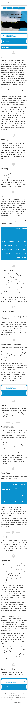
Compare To (15, 8)
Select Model (9, 8)
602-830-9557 (16, 695)
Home (5, 8)
